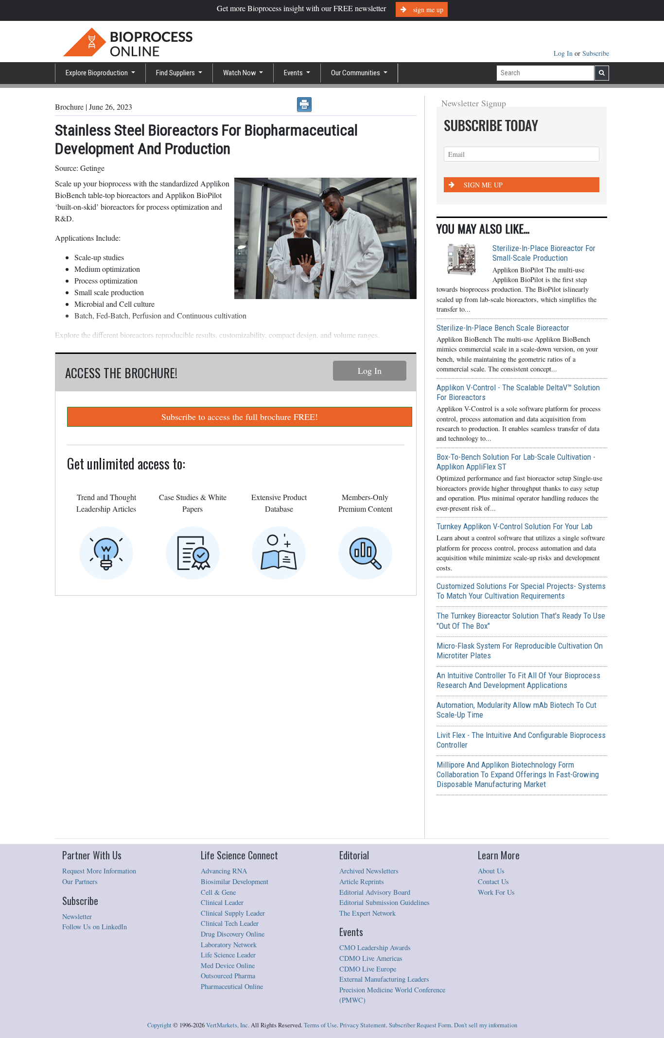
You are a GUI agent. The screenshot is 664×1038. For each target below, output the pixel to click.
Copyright (159, 1025)
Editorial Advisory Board (374, 892)
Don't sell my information (485, 1025)
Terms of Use (320, 1025)
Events (294, 72)
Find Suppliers (176, 72)
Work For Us (496, 892)
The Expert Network (367, 913)
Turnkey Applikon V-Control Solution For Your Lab (515, 526)
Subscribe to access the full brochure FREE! (239, 416)
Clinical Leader (222, 902)
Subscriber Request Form (420, 1025)
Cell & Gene (218, 892)
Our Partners (80, 881)
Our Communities (356, 72)
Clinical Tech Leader (230, 923)
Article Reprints (361, 881)
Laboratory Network (229, 944)
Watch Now (240, 72)
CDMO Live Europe (367, 968)
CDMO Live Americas (370, 958)
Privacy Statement (363, 1025)
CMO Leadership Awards (375, 947)
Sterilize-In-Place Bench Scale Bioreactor (503, 328)
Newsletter (77, 916)
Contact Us (493, 881)
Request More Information (99, 870)
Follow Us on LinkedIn (94, 926)
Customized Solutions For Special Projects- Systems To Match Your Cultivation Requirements (521, 591)
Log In (564, 53)
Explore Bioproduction (97, 72)
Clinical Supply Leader (233, 913)
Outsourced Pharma (228, 975)
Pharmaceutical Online (232, 986)
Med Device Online (228, 965)
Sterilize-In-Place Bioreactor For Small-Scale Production (543, 253)
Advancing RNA (224, 870)
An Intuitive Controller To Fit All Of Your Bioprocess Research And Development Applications (518, 680)
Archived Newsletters (369, 870)
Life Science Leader (228, 954)
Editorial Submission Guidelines (384, 902)
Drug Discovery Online (232, 933)
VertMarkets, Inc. (227, 1025)
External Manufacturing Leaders (384, 979)
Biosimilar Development (234, 881)
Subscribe (595, 53)
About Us (491, 870)
